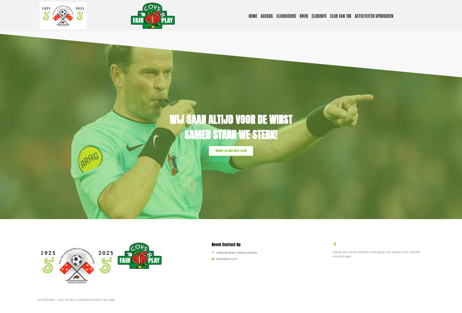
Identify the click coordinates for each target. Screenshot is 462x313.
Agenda (267, 15)
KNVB (304, 15)
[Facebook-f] (335, 244)
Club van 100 (340, 15)
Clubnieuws (286, 15)
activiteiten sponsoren (374, 15)
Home (253, 15)
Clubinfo (319, 15)
